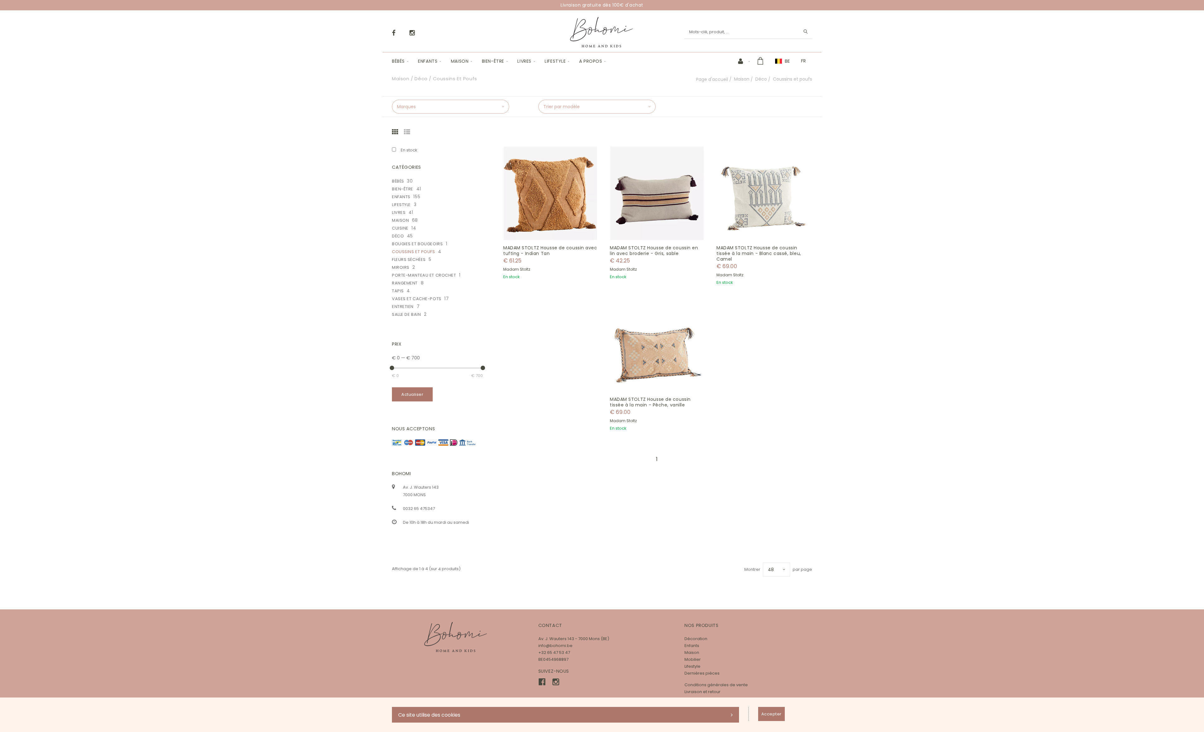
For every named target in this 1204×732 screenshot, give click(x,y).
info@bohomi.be (555, 646)
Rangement (405, 283)
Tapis (398, 291)
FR (803, 61)
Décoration (695, 639)
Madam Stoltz (516, 269)
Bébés (398, 61)
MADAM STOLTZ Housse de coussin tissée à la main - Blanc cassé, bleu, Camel (758, 253)
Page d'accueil (712, 79)
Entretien (403, 307)
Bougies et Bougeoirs (417, 244)
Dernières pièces (702, 673)
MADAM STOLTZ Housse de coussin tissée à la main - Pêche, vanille (650, 402)
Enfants (427, 61)
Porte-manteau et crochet (424, 275)
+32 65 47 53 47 (554, 652)
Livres (524, 61)
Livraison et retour (702, 692)
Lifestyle (555, 61)
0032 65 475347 (419, 509)
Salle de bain (406, 314)
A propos (590, 61)
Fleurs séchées (409, 260)
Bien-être (493, 61)
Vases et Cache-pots (416, 299)
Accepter (771, 714)
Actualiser (412, 394)
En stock (409, 150)
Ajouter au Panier (553, 193)
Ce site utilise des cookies (429, 715)
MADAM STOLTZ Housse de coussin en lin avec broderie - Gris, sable (654, 251)
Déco (761, 79)
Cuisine (400, 228)
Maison (459, 61)
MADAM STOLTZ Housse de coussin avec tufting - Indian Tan (550, 251)
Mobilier (692, 659)
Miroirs (400, 267)
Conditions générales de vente (716, 685)
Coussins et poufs (413, 252)
